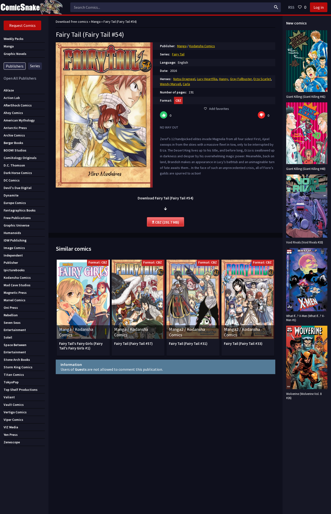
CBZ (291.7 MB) (166, 222)
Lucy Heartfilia (207, 79)
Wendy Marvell (170, 84)
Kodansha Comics (202, 46)
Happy (223, 79)
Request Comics (22, 25)
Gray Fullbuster (241, 79)
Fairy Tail (178, 54)
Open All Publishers (20, 78)
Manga (182, 46)
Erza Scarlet (262, 79)
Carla (186, 84)
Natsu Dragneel (184, 79)
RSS (291, 7)
